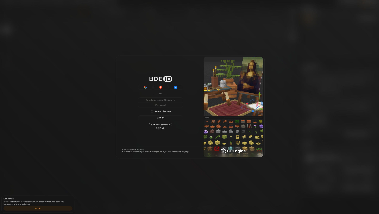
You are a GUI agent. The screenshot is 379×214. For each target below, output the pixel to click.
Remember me (163, 111)
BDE (160, 78)
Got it (38, 208)
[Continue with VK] (176, 87)
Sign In (160, 117)
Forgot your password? (161, 124)
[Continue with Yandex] (160, 87)
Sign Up (160, 128)
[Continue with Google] (145, 87)
